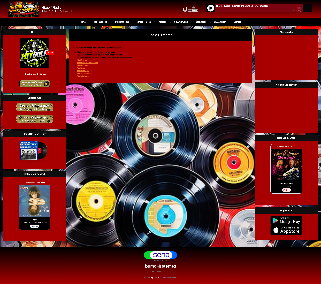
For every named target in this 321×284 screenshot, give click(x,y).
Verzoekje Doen (144, 22)
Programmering (122, 22)
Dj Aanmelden (220, 22)
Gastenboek (201, 22)
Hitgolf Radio (154, 278)
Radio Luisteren (100, 22)
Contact (237, 22)
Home (83, 22)
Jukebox (162, 22)
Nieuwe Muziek (181, 22)
